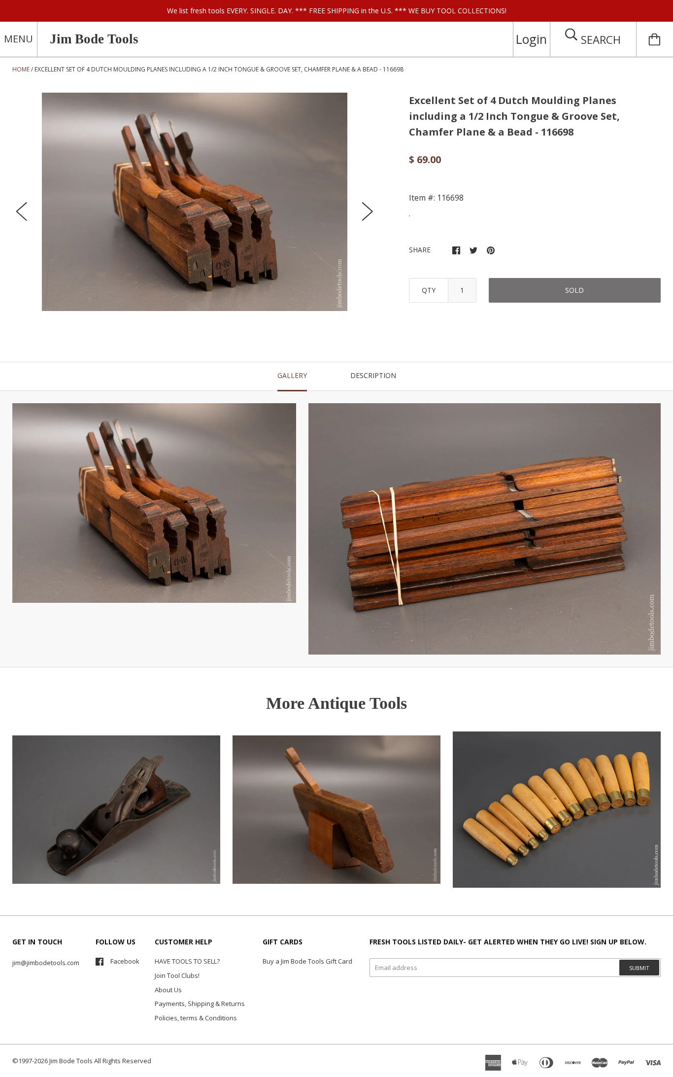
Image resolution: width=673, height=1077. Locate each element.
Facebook (124, 961)
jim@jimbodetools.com (45, 962)
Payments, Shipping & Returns (200, 1003)
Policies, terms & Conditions (196, 1017)
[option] (194, 202)
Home (21, 69)
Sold (574, 290)
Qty (429, 290)
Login (531, 39)
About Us (168, 989)
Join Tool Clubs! (177, 975)
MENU (18, 38)
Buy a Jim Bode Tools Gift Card (307, 961)
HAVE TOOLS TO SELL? (187, 961)
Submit (639, 968)
